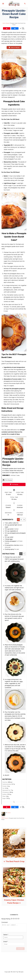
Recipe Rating (5, 919)
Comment (4, 922)
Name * (5, 934)
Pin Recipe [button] (15, 484)
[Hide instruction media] (24, 553)
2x (21, 519)
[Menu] (3, 4)
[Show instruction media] (20, 553)
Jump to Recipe (14, 47)
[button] (3, 475)
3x (24, 519)
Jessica (9, 812)
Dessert (7, 23)
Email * (5, 941)
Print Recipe (8, 480)
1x (18, 519)
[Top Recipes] (14, 3)
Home (4, 23)
